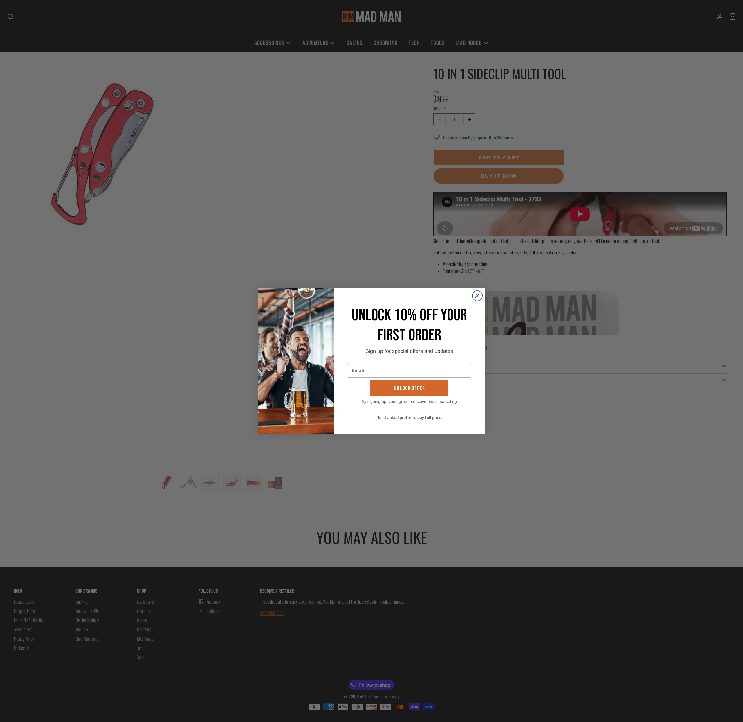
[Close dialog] (477, 296)
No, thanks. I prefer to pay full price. (409, 417)
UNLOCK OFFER (409, 388)
